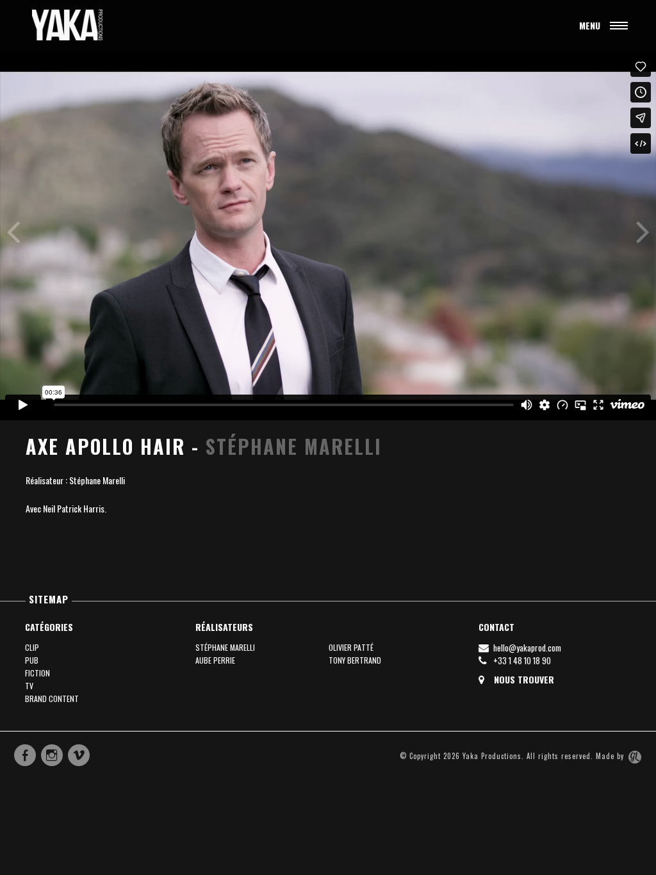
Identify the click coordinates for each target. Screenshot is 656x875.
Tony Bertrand (355, 660)
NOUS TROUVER (522, 679)
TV (29, 685)
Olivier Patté (351, 647)
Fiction (37, 672)
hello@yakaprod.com (526, 647)
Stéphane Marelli (294, 446)
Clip (32, 647)
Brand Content (52, 698)
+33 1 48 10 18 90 (521, 660)
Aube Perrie (215, 660)
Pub (31, 660)
